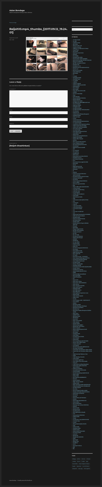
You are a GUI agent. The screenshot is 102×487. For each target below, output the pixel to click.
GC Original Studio (77, 122)
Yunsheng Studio (77, 428)
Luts (74, 213)
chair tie (83, 458)
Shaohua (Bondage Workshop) (80, 306)
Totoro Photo (76, 358)
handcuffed (75, 463)
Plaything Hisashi (77, 265)
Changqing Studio (77, 77)
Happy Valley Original (78, 138)
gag (87, 461)
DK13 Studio (75, 89)
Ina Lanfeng (76, 151)
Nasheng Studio (76, 245)
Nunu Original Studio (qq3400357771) (81, 258)
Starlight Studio (76, 333)
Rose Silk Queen (76, 291)
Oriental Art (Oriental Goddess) (80, 259)
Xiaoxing (75, 396)
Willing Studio (76, 383)
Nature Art (75, 246)
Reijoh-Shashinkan (77, 277)
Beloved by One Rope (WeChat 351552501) (82, 60)
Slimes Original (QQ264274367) (80, 329)
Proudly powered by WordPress (25, 480)
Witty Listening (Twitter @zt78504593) (81, 384)
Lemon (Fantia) (76, 188)
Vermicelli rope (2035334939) (79, 370)
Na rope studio (76, 242)
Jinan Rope (75, 163)
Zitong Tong (76, 441)
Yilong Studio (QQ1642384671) (79, 424)
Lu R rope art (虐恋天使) (78, 211)
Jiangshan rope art (77, 157)
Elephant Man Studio (78, 101)
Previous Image (12, 22)
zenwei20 (75, 434)
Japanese (79, 466)
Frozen (74, 118)
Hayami (75, 140)
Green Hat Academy (77, 128)
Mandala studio (76, 217)
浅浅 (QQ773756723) (77, 445)
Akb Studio (75, 44)
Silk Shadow (75, 317)
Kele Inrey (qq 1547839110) (79, 183)
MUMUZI (75, 239)
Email (10, 116)
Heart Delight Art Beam (78, 143)
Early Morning (76, 96)
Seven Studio (76, 301)
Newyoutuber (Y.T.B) (77, 250)
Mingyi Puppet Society (78, 229)
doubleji (75, 92)
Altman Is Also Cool (77, 45)
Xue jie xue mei (76, 409)
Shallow (74, 303)
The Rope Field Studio (78, 348)
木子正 (74, 444)
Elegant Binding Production (79, 98)
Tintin (74, 355)
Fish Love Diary (76, 117)
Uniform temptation (77, 368)
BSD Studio (75, 73)
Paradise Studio (76, 262)
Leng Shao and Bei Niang (78, 189)
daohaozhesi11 (76, 86)
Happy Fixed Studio (77, 137)
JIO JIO (74, 165)
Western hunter (76, 380)
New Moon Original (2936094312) (80, 247)
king (74, 185)
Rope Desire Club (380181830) (79, 282)
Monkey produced (77, 231)
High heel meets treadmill (79, 147)
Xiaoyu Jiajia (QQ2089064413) (79, 400)
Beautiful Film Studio (78, 57)
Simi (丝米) (75, 319)
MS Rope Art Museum (78, 236)
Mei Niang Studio (77, 220)
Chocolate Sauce (76, 79)
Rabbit (74, 272)
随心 (74, 448)
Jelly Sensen (76, 154)
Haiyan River (76, 134)
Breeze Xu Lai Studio (77, 70)
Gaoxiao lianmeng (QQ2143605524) (81, 121)
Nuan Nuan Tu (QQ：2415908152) (80, 256)
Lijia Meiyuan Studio (77, 197)
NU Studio (75, 255)
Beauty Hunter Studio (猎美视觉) (80, 58)
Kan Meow (75, 179)
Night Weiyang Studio (78, 252)
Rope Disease (76, 284)
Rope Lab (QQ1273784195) (78, 285)
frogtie (83, 461)
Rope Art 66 (75, 279)
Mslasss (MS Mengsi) (78, 237)
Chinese (88, 458)
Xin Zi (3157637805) (77, 403)
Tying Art (75, 362)
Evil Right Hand (76, 106)
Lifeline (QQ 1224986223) (78, 194)
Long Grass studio (77, 205)
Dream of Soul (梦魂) (77, 93)
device (78, 461)
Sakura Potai (76, 297)
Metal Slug (75, 227)
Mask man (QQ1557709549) (79, 218)
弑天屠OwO (75, 442)
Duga (74, 95)
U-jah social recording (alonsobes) (80, 364)
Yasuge (74, 418)
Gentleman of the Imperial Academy (81, 124)
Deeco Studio (76, 87)
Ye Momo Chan (76, 421)
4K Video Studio (76, 39)
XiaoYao (74, 399)
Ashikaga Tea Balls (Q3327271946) (80, 48)
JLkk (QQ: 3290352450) (78, 167)
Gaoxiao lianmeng (77, 119)
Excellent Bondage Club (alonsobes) (81, 109)
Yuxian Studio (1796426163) (79, 431)
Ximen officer (76, 402)
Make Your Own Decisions (79, 215)
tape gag (80, 468)
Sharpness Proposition (78, 307)
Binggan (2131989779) (78, 61)
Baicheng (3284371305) (78, 53)
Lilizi (74, 198)
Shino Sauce (75, 313)
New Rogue (75, 249)
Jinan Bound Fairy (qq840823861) (80, 162)
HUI (74, 149)
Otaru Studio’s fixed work (78, 261)
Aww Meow (75, 51)
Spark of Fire (76, 330)
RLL (74, 278)
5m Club (75, 41)
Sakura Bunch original (78, 295)
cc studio (75, 76)
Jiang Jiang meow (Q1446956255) (80, 156)
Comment (12, 89)
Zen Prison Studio (77, 432)
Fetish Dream (76, 112)
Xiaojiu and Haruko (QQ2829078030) (81, 392)
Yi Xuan (74, 422)
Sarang (74, 298)
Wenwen (75, 378)
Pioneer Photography (78, 263)
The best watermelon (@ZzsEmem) (81, 346)
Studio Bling (75, 335)
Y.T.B (74, 413)
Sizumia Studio (76, 323)
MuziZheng (75, 240)
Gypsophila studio (77, 133)
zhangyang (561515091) (78, 437)
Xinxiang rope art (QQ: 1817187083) (81, 405)
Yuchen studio (76, 426)
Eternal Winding (76, 103)
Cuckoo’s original (77, 83)
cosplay (74, 461)
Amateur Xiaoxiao (77, 47)
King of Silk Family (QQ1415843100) (81, 186)
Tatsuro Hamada (77, 344)
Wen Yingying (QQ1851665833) (79, 377)
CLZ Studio (75, 80)
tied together (87, 468)
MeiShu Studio (76, 221)
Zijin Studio (75, 440)
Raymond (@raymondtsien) (79, 274)
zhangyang (75, 435)
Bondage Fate (76, 64)
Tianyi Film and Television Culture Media (82, 349)
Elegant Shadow (76, 99)
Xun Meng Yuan (76, 410)
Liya (74, 201)
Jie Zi (74, 160)
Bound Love (75, 69)
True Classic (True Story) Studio (80, 361)
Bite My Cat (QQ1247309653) (79, 63)
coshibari (75, 82)
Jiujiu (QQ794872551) (77, 166)
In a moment (76, 150)
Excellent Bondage (77, 108)
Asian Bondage (17, 10)
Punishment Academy (78, 269)
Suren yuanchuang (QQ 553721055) (80, 341)
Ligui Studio (75, 195)
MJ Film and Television (78, 230)
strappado (74, 468)
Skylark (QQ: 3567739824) (78, 326)
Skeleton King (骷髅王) (78, 325)
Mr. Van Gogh (76, 234)
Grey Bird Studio (76, 130)
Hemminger (76, 146)
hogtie (73, 466)
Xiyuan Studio (76, 408)
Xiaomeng (75, 394)
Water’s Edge (76, 374)
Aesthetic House (76, 42)
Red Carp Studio (76, 275)
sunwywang (76, 339)
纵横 (74, 447)
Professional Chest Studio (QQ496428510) (82, 266)
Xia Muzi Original (77, 387)
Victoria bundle (76, 371)
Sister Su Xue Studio (77, 320)
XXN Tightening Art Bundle (79, 412)
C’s (73, 74)
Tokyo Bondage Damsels (78, 357)
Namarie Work (76, 243)
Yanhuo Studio (76, 416)
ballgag (74, 458)
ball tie (78, 458)
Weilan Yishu (76, 376)
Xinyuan (75, 406)
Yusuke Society (76, 429)
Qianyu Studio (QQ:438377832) (79, 271)
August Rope (76, 50)
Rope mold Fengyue (77, 287)
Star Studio (75, 332)
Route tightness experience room (80, 293)
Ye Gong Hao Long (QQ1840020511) (81, 419)
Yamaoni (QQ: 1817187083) (79, 415)
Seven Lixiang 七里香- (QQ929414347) (81, 300)
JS (73, 170)
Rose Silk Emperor (77, 290)
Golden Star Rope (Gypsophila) (80, 127)
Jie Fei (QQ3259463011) (78, 159)
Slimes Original (76, 327)
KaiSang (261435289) (77, 178)
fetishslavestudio (77, 115)
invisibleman (76, 153)
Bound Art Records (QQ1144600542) (81, 67)
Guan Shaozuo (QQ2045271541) (80, 131)
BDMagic (75, 54)
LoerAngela (75, 202)
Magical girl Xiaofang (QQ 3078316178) (81, 214)
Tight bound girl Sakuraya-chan (80, 354)
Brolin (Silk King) (77, 71)
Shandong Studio (77, 304)
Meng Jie (75, 226)
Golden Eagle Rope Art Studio (79, 125)
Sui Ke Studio (76, 338)
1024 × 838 (11, 39)
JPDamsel (75, 169)
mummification (85, 466)
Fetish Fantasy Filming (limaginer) (81, 114)
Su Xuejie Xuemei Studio (78, 336)
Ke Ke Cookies (76, 182)
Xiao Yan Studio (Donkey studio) (80, 390)
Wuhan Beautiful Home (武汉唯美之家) (81, 386)
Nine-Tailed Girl (76, 253)
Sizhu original (76, 322)
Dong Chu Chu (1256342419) (79, 90)
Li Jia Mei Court (76, 191)
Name (10, 110)
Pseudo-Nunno (76, 268)
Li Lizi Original (76, 192)
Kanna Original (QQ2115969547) (80, 181)
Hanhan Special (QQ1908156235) (80, 135)
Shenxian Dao (76, 309)
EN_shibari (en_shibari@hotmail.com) (81, 102)
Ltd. (74, 210)
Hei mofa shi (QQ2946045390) (80, 144)
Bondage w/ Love (77, 66)
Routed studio (76, 294)
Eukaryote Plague (77, 105)
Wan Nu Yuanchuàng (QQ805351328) (81, 373)
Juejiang (75, 172)
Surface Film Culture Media (79, 342)
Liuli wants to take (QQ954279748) (80, 199)
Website (11, 123)
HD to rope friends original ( (79, 141)
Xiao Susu (75, 389)
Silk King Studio (76, 316)
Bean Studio (75, 55)
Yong (74, 425)
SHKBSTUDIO (76, 314)
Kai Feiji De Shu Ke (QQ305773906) (80, 176)
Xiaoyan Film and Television (79, 397)
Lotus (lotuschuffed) (77, 207)
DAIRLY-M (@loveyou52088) (79, 85)
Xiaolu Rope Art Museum (78, 393)
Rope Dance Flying (77, 281)
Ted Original (76, 345)
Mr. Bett (74, 233)
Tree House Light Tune (78, 360)
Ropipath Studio (76, 288)
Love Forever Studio (77, 208)
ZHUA (74, 438)
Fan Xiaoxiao (76, 111)
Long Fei (75, 204)
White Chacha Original (78, 381)
